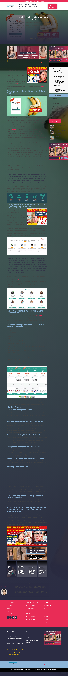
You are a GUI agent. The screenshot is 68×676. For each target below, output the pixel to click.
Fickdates (15, 83)
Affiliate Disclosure (56, 664)
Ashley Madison (15, 317)
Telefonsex (54, 117)
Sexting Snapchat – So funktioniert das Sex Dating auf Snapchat (21, 570)
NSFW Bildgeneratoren (30, 616)
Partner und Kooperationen (32, 645)
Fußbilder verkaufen (30, 611)
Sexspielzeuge (28, 6)
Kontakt (20, 4)
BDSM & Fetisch (56, 111)
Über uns (28, 635)
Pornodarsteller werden (30, 605)
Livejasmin (9, 317)
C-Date (23, 317)
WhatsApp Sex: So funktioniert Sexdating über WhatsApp (32, 570)
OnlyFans (20, 6)
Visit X (45, 608)
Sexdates (20, 279)
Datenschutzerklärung (33, 664)
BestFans (46, 613)
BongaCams (46, 611)
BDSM (19, 8)
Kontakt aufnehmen (52, 6)
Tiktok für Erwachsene (30, 619)
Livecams (26, 4)
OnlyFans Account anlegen (12, 611)
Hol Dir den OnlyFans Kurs (55, 121)
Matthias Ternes (22, 36)
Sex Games (55, 106)
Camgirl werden (10, 605)
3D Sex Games (29, 613)
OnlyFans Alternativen (11, 613)
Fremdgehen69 (39, 315)
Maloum (46, 616)
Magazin (33, 4)
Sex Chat (34, 36)
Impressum (24, 664)
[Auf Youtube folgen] (10, 617)
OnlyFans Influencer (30, 608)
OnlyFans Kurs (10, 608)
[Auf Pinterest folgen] (13, 617)
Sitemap (48, 664)
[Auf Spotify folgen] (16, 617)
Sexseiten (42, 86)
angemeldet (13, 583)
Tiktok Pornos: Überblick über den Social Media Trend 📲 (11, 570)
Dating (36, 6)
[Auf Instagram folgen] (8, 617)
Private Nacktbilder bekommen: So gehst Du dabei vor (42, 570)
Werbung (42, 664)
